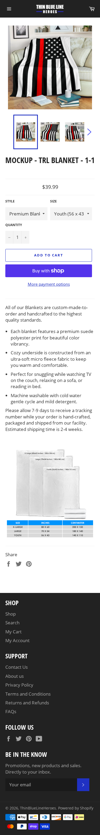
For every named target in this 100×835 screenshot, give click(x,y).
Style (10, 201)
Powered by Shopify (75, 808)
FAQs (10, 711)
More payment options (49, 284)
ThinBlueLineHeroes (38, 808)
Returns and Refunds (27, 703)
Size (53, 201)
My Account (17, 640)
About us (14, 676)
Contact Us (16, 667)
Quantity (13, 225)
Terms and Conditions (28, 694)
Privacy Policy (19, 685)
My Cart (13, 632)
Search (12, 623)
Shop (10, 614)
